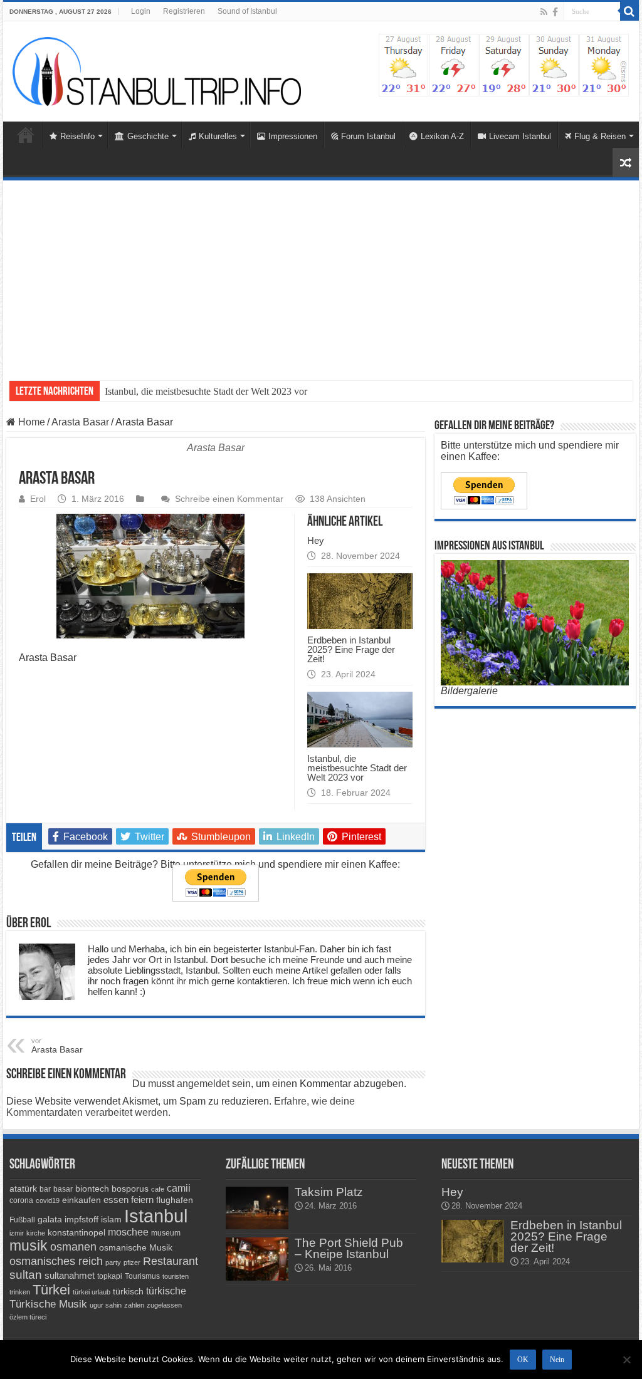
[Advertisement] (321, 274)
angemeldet (203, 1083)
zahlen (134, 1305)
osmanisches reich (56, 1260)
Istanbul (155, 1215)
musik (28, 1246)
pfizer (132, 1262)
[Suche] (629, 11)
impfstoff (81, 1219)
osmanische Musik (135, 1247)
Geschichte (148, 136)
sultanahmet (70, 1275)
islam (111, 1219)
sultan (25, 1274)
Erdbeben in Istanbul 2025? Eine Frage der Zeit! (351, 649)
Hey (315, 540)
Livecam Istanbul (520, 136)
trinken (19, 1292)
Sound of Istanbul (247, 11)
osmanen (73, 1247)
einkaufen (81, 1200)
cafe (157, 1189)
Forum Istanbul (368, 136)
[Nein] (626, 1359)
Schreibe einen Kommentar (229, 499)
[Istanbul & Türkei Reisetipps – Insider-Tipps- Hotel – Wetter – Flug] (157, 71)
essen (116, 1199)
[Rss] (544, 11)
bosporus (130, 1189)
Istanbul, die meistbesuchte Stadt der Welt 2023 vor (206, 391)
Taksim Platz (329, 1192)
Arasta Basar (80, 422)
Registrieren (184, 11)
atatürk (23, 1189)
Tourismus (142, 1276)
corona (21, 1200)
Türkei (51, 1290)
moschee (128, 1232)
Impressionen (292, 136)
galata (50, 1219)
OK (523, 1359)
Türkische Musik (48, 1304)
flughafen (174, 1200)
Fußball (22, 1219)
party (113, 1262)
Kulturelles (218, 136)
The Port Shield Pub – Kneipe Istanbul (349, 1248)
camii (179, 1188)
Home (25, 135)
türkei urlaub (91, 1292)
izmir (16, 1233)
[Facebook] (555, 11)
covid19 (48, 1200)
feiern (142, 1199)
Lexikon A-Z (442, 136)
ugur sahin (106, 1305)
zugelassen (164, 1305)
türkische (166, 1291)
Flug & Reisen (600, 136)
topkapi (109, 1276)
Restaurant (170, 1261)
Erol (38, 499)
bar (45, 1189)
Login (140, 11)
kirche (35, 1233)
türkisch (128, 1291)
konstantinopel (76, 1232)
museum (166, 1233)
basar (63, 1189)
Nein (557, 1359)
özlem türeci (27, 1317)
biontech (92, 1189)
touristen (175, 1276)
